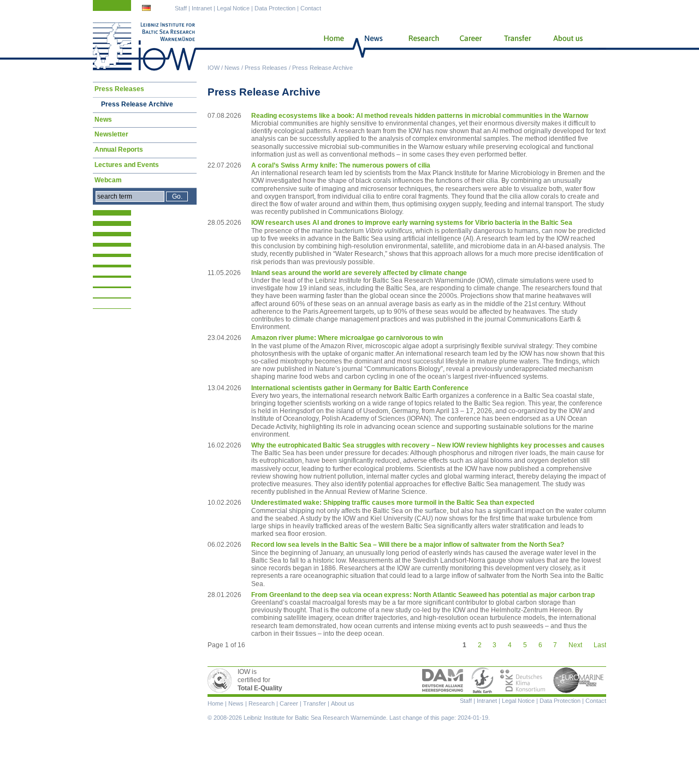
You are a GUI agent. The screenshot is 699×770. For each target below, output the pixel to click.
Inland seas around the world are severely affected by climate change (359, 273)
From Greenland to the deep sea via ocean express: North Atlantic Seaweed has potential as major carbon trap (423, 595)
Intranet (202, 8)
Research (421, 46)
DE (147, 9)
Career (469, 46)
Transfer (517, 46)
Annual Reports (118, 149)
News (232, 67)
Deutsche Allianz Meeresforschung (442, 680)
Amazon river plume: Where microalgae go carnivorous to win (347, 338)
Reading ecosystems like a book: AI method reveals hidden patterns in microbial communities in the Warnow (419, 116)
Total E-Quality (221, 680)
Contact (310, 8)
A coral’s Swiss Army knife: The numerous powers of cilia (340, 165)
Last (600, 645)
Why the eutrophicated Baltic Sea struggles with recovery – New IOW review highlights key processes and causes (428, 445)
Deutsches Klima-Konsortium (523, 680)
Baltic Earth (482, 680)
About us (570, 46)
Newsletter (111, 134)
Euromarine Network (579, 680)
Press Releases (266, 67)
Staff (181, 8)
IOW (214, 67)
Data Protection (274, 8)
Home (329, 46)
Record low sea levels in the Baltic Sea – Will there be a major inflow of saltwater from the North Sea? (407, 544)
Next (575, 645)
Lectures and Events (126, 165)
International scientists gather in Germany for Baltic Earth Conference (360, 388)
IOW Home (145, 46)
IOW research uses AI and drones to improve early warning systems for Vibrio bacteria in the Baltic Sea (411, 222)
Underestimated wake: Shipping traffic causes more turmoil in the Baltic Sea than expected (392, 502)
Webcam (108, 180)
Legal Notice (233, 8)
